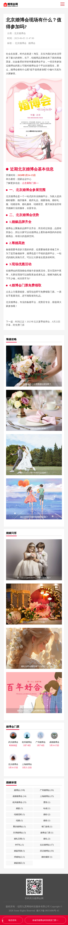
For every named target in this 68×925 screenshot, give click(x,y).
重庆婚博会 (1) (19, 826)
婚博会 (31, 43)
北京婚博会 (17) (47, 845)
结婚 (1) (19, 820)
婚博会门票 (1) (46, 833)
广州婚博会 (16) (47, 790)
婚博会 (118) (19, 790)
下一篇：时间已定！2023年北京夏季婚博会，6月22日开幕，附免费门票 (33, 323)
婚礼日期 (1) (19, 839)
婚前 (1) (46, 820)
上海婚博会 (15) (47, 796)
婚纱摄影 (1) (46, 857)
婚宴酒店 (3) (19, 863)
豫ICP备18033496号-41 (47, 910)
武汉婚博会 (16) (47, 851)
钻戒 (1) (46, 808)
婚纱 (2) (46, 814)
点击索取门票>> (30, 183)
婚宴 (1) (19, 808)
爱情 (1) (46, 802)
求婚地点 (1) (19, 857)
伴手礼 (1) (19, 845)
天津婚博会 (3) (19, 833)
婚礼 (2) (46, 839)
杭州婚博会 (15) (19, 802)
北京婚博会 (20, 33)
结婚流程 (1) (19, 814)
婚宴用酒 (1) (19, 851)
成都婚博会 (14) (19, 796)
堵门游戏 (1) (46, 826)
